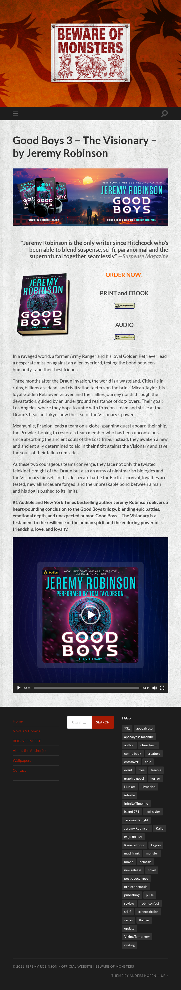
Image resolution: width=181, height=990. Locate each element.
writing (129, 945)
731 (127, 728)
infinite (129, 795)
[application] (90, 615)
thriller (144, 920)
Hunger (129, 787)
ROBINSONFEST (27, 741)
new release (132, 870)
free (141, 770)
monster (152, 853)
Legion (156, 845)
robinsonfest (149, 903)
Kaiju (160, 828)
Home (18, 721)
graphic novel (134, 778)
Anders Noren (143, 976)
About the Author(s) (29, 750)
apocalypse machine (139, 737)
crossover (131, 762)
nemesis (145, 862)
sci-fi (127, 912)
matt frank (132, 853)
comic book (132, 753)
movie (128, 862)
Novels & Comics (26, 731)
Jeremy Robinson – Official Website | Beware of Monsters (80, 966)
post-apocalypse (136, 878)
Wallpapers (22, 760)
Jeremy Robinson (136, 828)
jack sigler (153, 812)
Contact (19, 770)
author (129, 745)
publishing (132, 895)
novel (152, 870)
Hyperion (149, 787)
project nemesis (135, 887)
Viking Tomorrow (137, 936)
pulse (150, 895)
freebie (156, 770)
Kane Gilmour (134, 845)
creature (154, 753)
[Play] (18, 688)
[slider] (86, 688)
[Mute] (154, 688)
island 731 (131, 812)
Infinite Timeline (136, 803)
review (129, 903)
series (128, 920)
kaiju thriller (133, 837)
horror (155, 778)
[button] (90, 615)
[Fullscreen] (162, 688)
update (129, 928)
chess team (148, 745)
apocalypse (144, 728)
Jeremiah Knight (136, 820)
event (128, 770)
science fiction (148, 912)
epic (148, 762)
